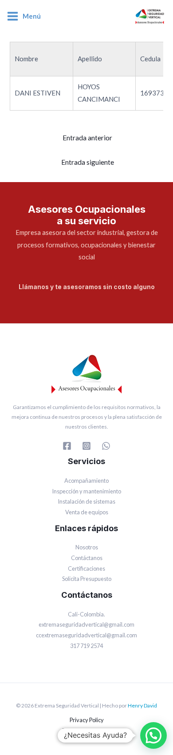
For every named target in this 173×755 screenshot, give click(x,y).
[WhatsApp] (106, 445)
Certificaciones (86, 568)
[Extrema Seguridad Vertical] (149, 16)
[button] (153, 735)
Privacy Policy (87, 719)
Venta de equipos (86, 512)
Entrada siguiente (87, 162)
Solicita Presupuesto (86, 578)
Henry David (142, 705)
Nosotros (86, 547)
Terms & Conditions (86, 730)
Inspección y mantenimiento (86, 491)
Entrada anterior (87, 138)
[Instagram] (86, 445)
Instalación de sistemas (86, 501)
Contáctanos (86, 557)
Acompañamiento (86, 480)
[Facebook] (67, 445)
